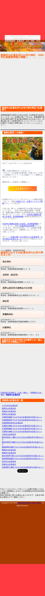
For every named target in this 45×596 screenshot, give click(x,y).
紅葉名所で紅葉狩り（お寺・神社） (15, 393)
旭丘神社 (6, 261)
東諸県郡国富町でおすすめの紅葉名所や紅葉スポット (23, 459)
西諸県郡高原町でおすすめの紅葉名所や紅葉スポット (23, 447)
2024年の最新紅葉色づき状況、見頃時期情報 (21, 216)
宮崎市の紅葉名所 (9, 411)
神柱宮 (5, 301)
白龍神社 (6, 327)
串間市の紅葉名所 (9, 414)
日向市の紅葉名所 (9, 461)
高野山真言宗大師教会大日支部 (17, 288)
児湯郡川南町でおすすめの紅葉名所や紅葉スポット (22, 426)
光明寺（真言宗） (11, 275)
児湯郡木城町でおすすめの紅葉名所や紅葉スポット (22, 431)
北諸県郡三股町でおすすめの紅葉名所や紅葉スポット (23, 467)
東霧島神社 (7, 314)
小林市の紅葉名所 (9, 434)
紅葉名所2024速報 (27, 226)
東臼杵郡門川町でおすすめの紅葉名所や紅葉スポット (23, 456)
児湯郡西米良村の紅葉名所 (12, 423)
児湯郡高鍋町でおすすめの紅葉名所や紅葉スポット (22, 417)
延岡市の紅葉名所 (9, 408)
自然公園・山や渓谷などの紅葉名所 (25, 237)
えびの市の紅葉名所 (10, 406)
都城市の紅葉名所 (9, 453)
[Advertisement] (22, 83)
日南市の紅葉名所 (9, 464)
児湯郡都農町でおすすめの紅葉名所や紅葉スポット (22, 429)
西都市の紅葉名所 (9, 450)
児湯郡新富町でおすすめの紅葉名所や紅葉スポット (22, 420)
